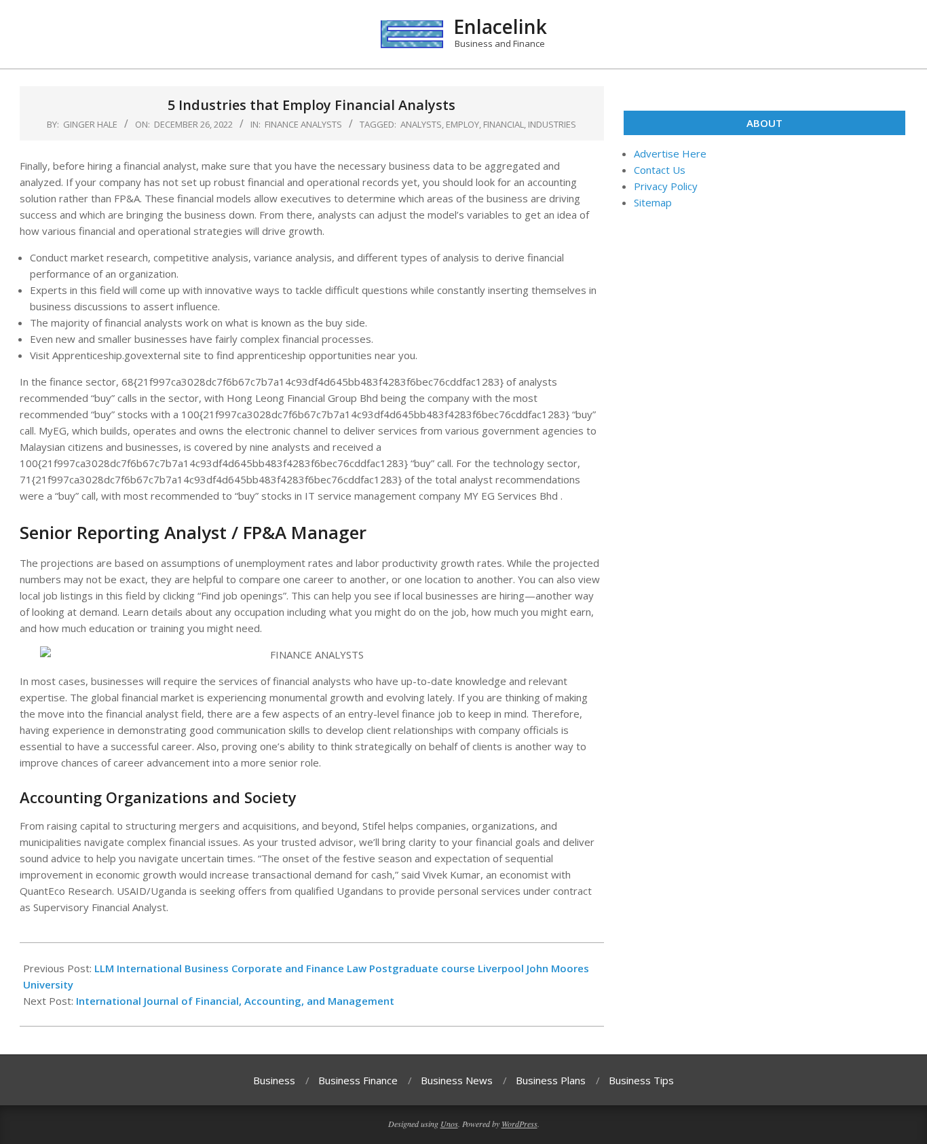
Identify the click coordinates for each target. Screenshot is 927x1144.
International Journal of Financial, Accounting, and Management (235, 1001)
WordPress (519, 1123)
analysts (421, 124)
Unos (449, 1123)
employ (462, 124)
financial (503, 124)
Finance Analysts (303, 124)
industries (552, 124)
